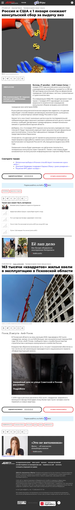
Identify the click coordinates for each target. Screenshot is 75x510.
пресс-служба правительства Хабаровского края (17, 323)
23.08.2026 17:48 (6, 264)
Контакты (59, 464)
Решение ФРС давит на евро (27, 168)
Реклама (43, 462)
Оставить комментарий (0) (58, 176)
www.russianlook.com (12, 74)
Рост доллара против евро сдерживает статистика (25, 218)
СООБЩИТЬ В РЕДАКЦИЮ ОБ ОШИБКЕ (26, 467)
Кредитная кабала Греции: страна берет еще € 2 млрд (26, 211)
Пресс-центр (36, 462)
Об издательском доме (23, 462)
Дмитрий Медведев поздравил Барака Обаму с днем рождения (42, 166)
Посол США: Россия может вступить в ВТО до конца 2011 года (29, 224)
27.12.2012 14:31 (6, 8)
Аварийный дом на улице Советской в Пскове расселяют (37, 383)
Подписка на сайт (48, 464)
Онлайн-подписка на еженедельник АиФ (28, 464)
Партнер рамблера (32, 502)
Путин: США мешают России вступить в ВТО (23, 230)
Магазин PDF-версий (54, 462)
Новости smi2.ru (8, 258)
